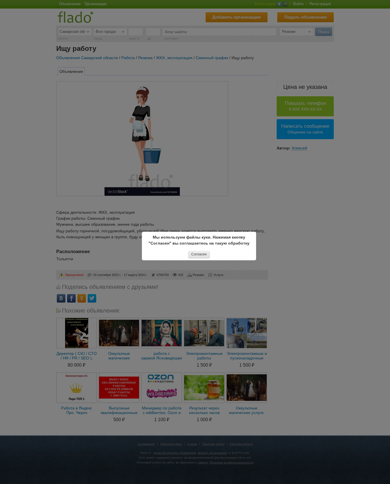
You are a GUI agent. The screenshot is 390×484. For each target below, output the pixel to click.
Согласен (199, 254)
